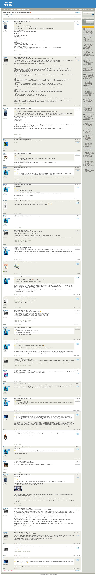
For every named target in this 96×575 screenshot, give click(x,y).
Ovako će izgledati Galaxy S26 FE (89, 169)
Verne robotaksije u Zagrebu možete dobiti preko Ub (89, 77)
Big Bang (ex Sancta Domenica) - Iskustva (88, 146)
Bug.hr (4, 9)
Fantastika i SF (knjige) (88, 116)
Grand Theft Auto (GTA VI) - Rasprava (89, 53)
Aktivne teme (86, 26)
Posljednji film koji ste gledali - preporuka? (89, 73)
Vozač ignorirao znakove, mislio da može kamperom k (89, 162)
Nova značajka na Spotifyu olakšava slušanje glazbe (89, 135)
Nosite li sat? (87, 87)
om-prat (5, 153)
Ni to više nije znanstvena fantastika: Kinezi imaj (89, 108)
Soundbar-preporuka (88, 80)
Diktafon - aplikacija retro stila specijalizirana (89, 63)
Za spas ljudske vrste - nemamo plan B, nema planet (88, 125)
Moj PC (5, 105)
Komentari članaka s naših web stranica (24, 9)
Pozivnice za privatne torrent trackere (88, 113)
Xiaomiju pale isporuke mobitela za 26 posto (88, 42)
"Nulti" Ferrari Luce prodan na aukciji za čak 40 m (89, 158)
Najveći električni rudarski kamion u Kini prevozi (89, 82)
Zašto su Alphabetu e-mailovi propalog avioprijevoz (88, 141)
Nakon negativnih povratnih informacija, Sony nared (89, 154)
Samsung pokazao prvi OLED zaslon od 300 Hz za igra (89, 71)
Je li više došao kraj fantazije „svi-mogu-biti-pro (89, 104)
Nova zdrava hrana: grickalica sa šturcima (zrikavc (88, 49)
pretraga (92, 9)
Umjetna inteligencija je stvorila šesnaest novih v (89, 36)
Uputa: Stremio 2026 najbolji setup (89, 150)
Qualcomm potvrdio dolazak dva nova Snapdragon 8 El (89, 115)
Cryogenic (5, 370)
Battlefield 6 (87, 89)
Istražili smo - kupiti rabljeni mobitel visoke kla (45, 18)
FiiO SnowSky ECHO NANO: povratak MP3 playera (88, 40)
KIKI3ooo (5, 167)
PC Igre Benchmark (88, 103)
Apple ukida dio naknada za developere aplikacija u (89, 166)
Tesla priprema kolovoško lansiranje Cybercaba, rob (89, 98)
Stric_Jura (5, 296)
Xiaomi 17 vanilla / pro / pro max (89, 160)
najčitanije (80, 9)
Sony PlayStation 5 (88, 54)
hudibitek (5, 200)
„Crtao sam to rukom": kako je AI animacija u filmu (89, 56)
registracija (72, 9)
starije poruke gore (78, 16)
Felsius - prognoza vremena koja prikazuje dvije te (89, 143)
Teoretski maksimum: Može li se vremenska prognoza (89, 33)
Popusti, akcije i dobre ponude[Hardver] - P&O (88, 88)
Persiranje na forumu (88, 92)
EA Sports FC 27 (87, 60)
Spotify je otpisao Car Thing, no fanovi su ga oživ (89, 137)
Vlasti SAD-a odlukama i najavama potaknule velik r (89, 75)
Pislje (4, 139)
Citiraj (78, 24)
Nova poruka (78, 12)
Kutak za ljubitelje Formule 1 (89, 155)
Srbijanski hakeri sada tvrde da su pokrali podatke (89, 94)
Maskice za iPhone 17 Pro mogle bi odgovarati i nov (89, 127)
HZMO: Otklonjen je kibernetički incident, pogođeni (88, 65)
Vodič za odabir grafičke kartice (89, 102)
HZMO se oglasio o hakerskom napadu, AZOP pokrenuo (89, 123)
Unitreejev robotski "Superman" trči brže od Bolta (89, 96)
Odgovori (77, 58)
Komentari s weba (12, 9)
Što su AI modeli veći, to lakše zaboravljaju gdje (88, 86)
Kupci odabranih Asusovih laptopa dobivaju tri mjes (89, 57)
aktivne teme (76, 9)
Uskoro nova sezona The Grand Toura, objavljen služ (89, 46)
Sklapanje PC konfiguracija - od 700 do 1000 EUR (89, 91)
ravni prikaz (71, 16)
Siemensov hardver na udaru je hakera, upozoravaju (88, 79)
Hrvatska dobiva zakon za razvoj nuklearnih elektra (89, 118)
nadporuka (78, 54)
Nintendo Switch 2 (88, 163)
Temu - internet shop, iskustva (88, 167)
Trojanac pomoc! (87, 28)
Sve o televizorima (88, 29)
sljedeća (11, 570)
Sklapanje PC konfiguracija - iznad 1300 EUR (89, 139)
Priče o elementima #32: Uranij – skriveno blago (89, 84)
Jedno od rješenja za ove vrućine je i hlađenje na (89, 131)
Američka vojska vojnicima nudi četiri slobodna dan (89, 100)
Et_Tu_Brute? (6, 21)
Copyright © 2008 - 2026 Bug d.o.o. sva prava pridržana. (48, 574)
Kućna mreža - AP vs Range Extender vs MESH (89, 171)
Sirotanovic (5, 57)
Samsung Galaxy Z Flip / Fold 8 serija (89, 119)
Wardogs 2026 (87, 47)
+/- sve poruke (65, 16)
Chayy (4, 461)
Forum (7, 9)
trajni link (74, 54)
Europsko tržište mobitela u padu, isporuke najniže (89, 67)
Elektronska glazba (88, 164)
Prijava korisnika (86, 18)
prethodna (4, 570)
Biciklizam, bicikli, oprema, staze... (89, 111)
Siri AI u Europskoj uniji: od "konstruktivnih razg (89, 59)
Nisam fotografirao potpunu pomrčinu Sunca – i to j (89, 129)
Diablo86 (5, 261)
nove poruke (85, 9)
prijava (68, 9)
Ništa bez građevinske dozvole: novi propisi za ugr (89, 34)
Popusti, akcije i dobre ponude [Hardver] (88, 106)
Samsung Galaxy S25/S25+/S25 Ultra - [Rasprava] (88, 133)
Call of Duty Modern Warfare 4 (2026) (89, 51)
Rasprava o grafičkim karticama (88, 38)
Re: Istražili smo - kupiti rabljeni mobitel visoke (22, 21)
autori (89, 9)
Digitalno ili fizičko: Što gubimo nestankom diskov (89, 110)
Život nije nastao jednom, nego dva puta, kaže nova (89, 44)
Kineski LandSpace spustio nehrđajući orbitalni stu (89, 31)
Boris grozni (5, 557)
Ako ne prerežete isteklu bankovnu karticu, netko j (89, 69)
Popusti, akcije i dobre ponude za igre (88, 145)
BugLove (5, 431)
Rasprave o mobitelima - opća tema (89, 156)
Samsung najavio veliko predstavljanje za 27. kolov (89, 152)
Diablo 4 (86, 61)
